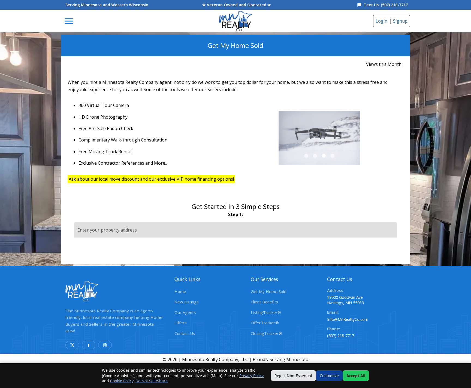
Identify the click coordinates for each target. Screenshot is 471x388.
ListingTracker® (266, 312)
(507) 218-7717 (340, 335)
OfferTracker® (265, 322)
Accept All (355, 375)
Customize (329, 375)
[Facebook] (88, 345)
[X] (72, 345)
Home (180, 291)
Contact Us (184, 333)
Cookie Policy (121, 380)
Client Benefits (264, 301)
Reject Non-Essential (293, 375)
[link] (235, 21)
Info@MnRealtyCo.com (347, 319)
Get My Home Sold (268, 291)
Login (381, 21)
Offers (180, 322)
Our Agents (185, 312)
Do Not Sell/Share (151, 380)
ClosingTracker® (266, 333)
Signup (400, 21)
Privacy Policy (251, 375)
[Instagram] (105, 345)
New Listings (186, 301)
